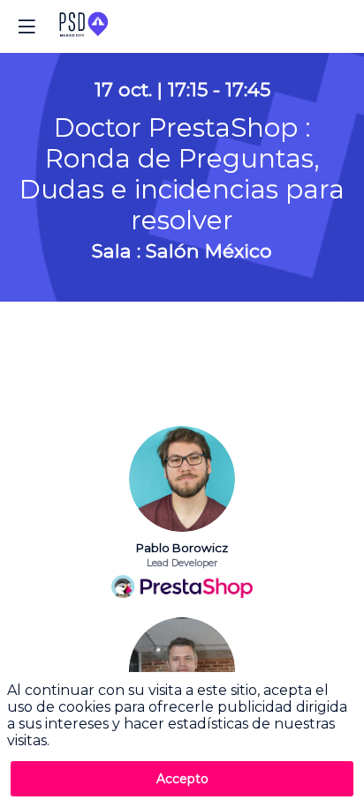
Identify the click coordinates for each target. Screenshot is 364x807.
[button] (26, 26)
